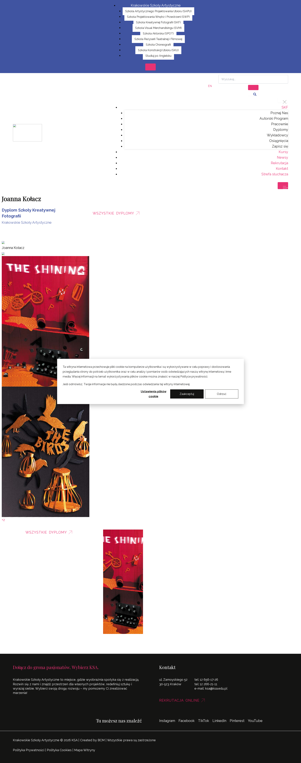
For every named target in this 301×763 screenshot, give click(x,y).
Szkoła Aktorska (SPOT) (158, 33)
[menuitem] (210, 86)
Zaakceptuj (187, 394)
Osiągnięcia (278, 141)
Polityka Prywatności (28, 750)
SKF (285, 107)
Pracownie (279, 124)
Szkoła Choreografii (158, 44)
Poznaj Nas (279, 113)
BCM (101, 740)
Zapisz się (280, 146)
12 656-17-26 (209, 679)
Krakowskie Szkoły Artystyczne (156, 5)
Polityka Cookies (59, 750)
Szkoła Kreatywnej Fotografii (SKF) (158, 22)
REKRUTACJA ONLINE (179, 700)
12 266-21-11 (208, 684)
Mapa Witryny (84, 750)
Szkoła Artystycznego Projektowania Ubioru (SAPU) (158, 11)
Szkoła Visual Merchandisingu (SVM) (158, 28)
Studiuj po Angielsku (158, 55)
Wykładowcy (277, 135)
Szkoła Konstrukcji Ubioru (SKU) (158, 50)
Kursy (283, 152)
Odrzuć (221, 394)
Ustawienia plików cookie (153, 394)
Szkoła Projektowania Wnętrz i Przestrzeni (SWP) (158, 16)
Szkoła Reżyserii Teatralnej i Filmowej (158, 39)
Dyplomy (280, 130)
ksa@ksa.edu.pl (216, 688)
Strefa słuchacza (274, 174)
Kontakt (282, 168)
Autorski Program (274, 118)
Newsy (282, 157)
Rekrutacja (279, 163)
